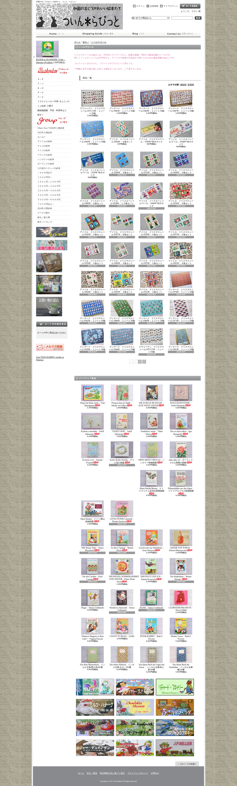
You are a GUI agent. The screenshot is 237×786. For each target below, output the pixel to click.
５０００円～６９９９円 (48, 199)
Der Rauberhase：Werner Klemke (181, 577)
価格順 (183, 84)
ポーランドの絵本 (45, 164)
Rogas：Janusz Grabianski (92, 608)
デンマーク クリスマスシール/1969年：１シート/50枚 (92, 140)
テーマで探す (43, 213)
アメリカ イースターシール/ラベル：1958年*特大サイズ (180, 141)
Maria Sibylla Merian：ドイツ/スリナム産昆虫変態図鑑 (151, 489)
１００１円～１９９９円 (48, 182)
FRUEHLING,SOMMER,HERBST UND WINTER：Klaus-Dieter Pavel (124, 579)
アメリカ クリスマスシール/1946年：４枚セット (121, 171)
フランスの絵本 (44, 155)
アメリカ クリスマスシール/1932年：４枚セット (151, 290)
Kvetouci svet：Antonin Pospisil (92, 461)
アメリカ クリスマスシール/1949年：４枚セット (180, 171)
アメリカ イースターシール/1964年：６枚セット (121, 140)
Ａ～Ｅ (40, 79)
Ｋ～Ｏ (40, 88)
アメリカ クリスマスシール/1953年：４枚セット (151, 171)
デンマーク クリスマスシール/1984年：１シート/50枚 (151, 109)
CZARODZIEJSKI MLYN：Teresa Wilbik (181, 609)
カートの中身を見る (51, 324)
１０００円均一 (44, 177)
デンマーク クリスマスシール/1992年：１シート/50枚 (92, 319)
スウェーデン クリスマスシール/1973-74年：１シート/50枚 (92, 111)
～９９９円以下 (44, 173)
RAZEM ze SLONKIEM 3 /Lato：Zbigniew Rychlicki (50, 61)
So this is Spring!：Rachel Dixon (122, 549)
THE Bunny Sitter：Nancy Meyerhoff (92, 549)
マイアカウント (170, 6)
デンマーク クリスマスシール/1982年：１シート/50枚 (122, 109)
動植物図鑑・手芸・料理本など (52, 110)
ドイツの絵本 (43, 150)
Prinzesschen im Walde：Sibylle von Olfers (122, 404)
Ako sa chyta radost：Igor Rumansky (181, 432)
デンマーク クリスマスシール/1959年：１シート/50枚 (92, 348)
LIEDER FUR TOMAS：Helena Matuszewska (180, 549)
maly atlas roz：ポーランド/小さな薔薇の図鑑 (181, 461)
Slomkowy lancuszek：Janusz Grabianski (122, 609)
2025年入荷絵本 (44, 132)
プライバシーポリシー (137, 773)
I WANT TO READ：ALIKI (122, 636)
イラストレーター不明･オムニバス (53, 101)
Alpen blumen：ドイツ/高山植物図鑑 (92, 520)
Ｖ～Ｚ (40, 97)
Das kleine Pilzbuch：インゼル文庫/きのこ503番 (122, 665)
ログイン (140, 6)
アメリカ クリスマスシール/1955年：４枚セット (151, 262)
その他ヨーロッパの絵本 (48, 168)
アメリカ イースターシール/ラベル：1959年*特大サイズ (92, 172)
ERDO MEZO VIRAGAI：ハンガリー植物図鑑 (151, 461)
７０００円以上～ (45, 204)
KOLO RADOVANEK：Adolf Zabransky (181, 404)
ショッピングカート (190, 6)
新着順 (191, 84)
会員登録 (154, 6)
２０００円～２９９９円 (48, 186)
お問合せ (180, 34)
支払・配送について (97, 34)
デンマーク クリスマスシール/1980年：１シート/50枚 (151, 319)
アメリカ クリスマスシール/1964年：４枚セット (92, 290)
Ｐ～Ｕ (40, 92)
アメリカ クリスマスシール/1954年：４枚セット (180, 202)
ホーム (56, 34)
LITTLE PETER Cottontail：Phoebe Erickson (122, 520)
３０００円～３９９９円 (48, 190)
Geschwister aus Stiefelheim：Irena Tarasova (151, 549)
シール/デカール (98, 42)
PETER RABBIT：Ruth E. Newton (151, 637)
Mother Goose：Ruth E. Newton (181, 637)
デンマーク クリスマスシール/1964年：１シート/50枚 (122, 348)
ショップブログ (139, 34)
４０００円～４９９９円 (48, 195)
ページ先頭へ (187, 763)
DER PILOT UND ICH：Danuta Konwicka (152, 577)
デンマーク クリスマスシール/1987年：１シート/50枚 (181, 109)
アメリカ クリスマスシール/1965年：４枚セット (121, 290)
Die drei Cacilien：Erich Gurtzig (92, 577)
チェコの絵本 (43, 146)
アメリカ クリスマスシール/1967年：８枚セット (121, 233)
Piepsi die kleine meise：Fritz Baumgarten (92, 404)
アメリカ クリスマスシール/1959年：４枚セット (92, 262)
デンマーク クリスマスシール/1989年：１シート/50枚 (122, 319)
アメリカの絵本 (44, 141)
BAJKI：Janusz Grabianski (151, 608)
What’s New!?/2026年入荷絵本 (50, 128)
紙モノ (40, 115)
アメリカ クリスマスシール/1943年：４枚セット (92, 233)
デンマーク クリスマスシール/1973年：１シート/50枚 (181, 319)
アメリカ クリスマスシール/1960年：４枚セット (121, 262)
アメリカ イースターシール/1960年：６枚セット (92, 202)
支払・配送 (92, 773)
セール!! (41, 137)
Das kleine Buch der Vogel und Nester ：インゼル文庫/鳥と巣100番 (151, 667)
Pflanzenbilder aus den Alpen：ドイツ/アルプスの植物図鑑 (181, 489)
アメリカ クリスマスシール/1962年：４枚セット (180, 262)
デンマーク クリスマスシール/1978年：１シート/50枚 (181, 290)
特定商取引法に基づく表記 (112, 773)
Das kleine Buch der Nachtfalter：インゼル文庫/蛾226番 (181, 667)
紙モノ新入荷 (43, 217)
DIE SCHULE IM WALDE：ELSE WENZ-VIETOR (151, 404)
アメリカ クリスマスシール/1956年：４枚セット (151, 233)
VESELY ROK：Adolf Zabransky (122, 432)
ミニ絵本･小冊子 (45, 106)
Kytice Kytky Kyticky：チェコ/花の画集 (122, 461)
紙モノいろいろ (44, 222)
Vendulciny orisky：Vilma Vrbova (152, 432)
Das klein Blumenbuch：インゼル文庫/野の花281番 (92, 665)
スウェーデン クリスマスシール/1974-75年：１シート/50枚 (151, 349)
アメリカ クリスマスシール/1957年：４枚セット (180, 233)
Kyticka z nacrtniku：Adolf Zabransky (92, 432)
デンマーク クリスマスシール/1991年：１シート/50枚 (181, 348)
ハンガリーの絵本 (45, 159)
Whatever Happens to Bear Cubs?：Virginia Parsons (93, 637)
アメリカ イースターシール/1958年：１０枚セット (121, 202)
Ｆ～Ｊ (40, 83)
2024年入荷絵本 (44, 208)
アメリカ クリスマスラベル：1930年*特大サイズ (151, 140)
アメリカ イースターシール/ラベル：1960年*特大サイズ (151, 203)
